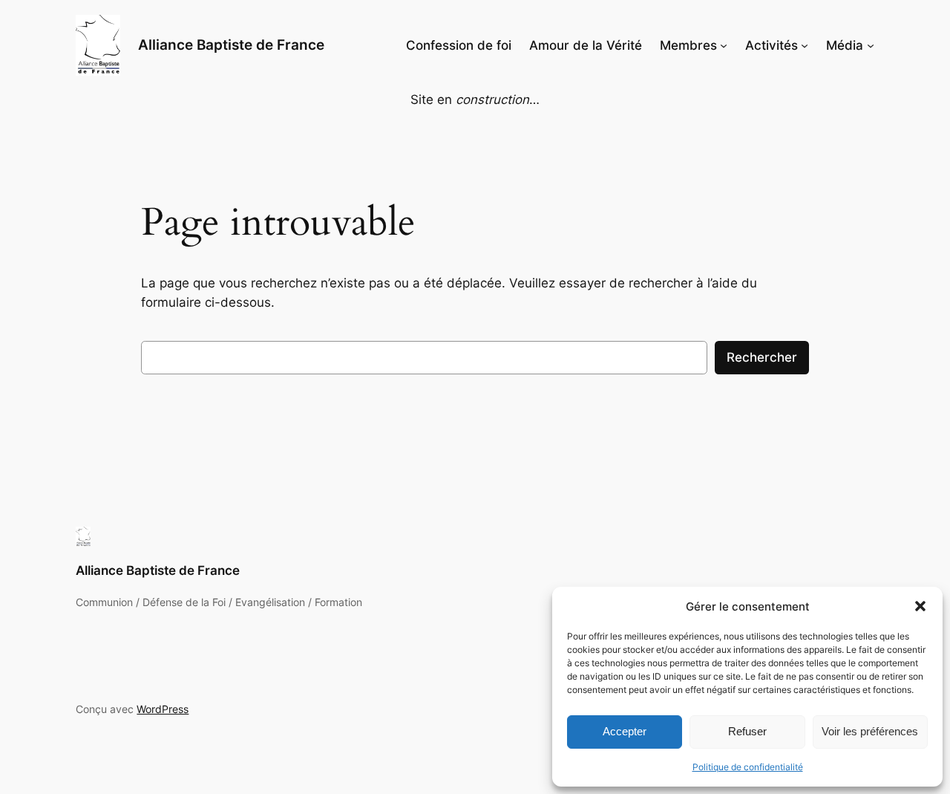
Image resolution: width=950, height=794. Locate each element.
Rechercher (762, 357)
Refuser (747, 731)
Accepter (624, 731)
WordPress (163, 709)
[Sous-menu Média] (870, 45)
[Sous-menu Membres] (723, 45)
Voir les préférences (870, 731)
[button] (920, 606)
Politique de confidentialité (747, 766)
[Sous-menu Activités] (804, 45)
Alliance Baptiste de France (231, 44)
